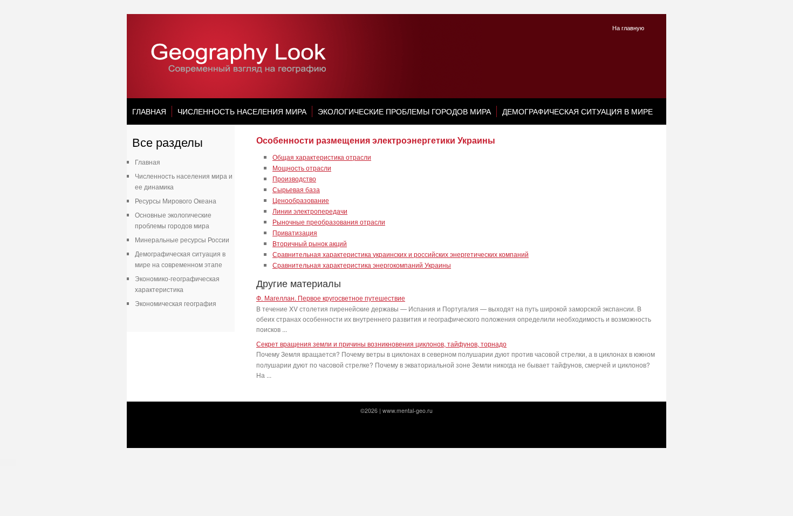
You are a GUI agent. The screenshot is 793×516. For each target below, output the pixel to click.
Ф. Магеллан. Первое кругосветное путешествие (330, 297)
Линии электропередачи (309, 210)
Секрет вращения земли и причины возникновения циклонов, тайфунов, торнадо (381, 343)
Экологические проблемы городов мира (404, 111)
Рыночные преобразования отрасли (328, 221)
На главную (628, 28)
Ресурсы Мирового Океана (175, 200)
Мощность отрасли (301, 167)
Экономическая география (175, 303)
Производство (294, 178)
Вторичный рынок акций (309, 243)
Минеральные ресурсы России (182, 239)
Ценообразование (300, 200)
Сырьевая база (296, 189)
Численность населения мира (241, 111)
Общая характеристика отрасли (321, 156)
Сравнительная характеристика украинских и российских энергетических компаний (400, 254)
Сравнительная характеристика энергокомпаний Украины (361, 264)
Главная (149, 111)
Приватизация (294, 232)
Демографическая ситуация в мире (577, 111)
